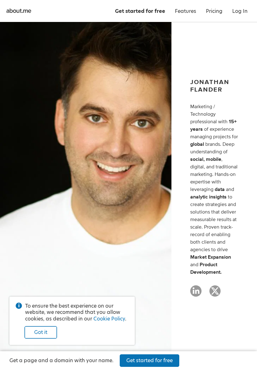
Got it (40, 332)
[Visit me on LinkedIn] (196, 294)
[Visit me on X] (215, 294)
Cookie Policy (109, 318)
